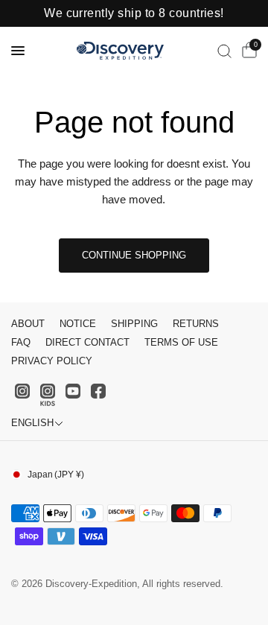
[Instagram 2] (47, 395)
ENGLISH (32, 422)
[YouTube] (73, 391)
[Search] (224, 50)
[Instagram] (22, 391)
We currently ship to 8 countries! (134, 13)
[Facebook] (98, 391)
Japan (56, 474)
